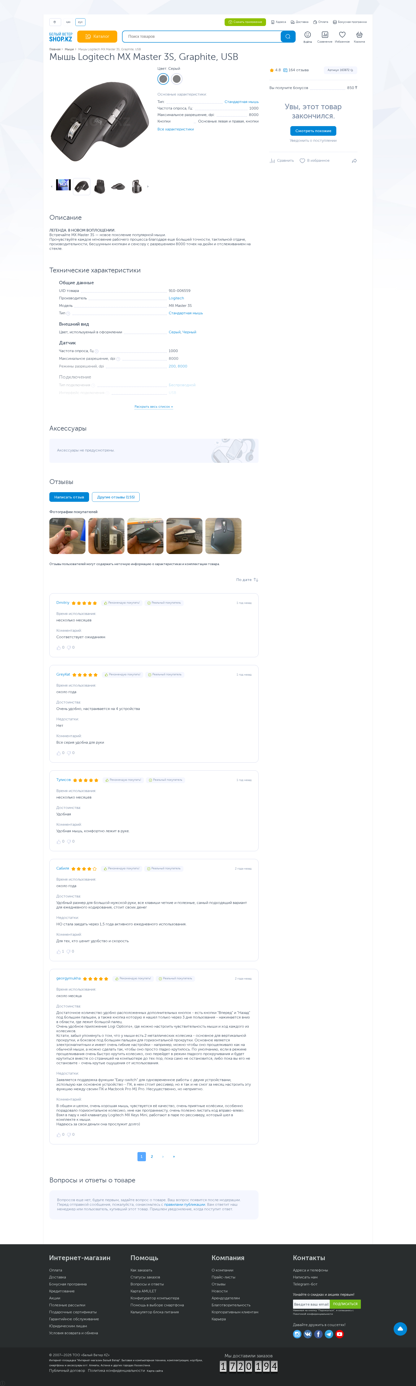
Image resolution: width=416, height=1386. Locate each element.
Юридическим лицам (68, 1326)
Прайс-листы (223, 1277)
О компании (222, 1270)
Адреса (281, 22)
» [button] (174, 1156)
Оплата (323, 22)
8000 (182, 366)
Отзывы (219, 1284)
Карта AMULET (143, 1291)
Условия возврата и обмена (73, 1333)
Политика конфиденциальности (116, 1371)
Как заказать (141, 1270)
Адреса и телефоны (310, 1270)
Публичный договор (67, 1371)
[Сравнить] (281, 161)
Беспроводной (182, 385)
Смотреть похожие (313, 131)
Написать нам (305, 1277)
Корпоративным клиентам (235, 1312)
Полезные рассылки (67, 1305)
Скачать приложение (248, 22)
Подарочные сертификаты (73, 1312)
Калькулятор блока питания (154, 1312)
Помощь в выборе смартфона (157, 1305)
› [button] (163, 1156)
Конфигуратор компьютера (154, 1298)
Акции (54, 1298)
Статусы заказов (145, 1277)
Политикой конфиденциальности (313, 1314)
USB (172, 393)
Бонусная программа (352, 22)
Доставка (302, 22)
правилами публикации (184, 1205)
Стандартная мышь (242, 102)
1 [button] (142, 1156)
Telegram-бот (305, 1284)
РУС (80, 22)
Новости (220, 1291)
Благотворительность (231, 1305)
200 (172, 366)
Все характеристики (175, 129)
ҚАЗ (68, 22)
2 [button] (152, 1156)
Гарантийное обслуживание (74, 1319)
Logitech (176, 298)
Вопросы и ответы (147, 1284)
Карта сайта (155, 1371)
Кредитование (62, 1291)
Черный (189, 332)
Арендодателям (226, 1298)
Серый (175, 332)
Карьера (219, 1319)
